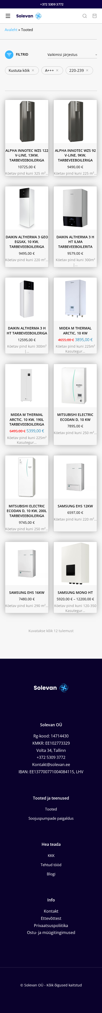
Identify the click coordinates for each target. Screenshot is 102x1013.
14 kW (62, 562)
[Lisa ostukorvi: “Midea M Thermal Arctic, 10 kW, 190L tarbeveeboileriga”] (43, 402)
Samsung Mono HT (75, 592)
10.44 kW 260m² (70, 217)
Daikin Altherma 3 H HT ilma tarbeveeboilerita (75, 242)
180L (13, 315)
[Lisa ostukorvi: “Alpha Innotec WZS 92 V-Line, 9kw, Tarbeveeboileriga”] (92, 138)
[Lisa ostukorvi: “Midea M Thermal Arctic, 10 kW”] (92, 316)
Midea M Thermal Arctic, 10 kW (75, 330)
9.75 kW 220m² (69, 224)
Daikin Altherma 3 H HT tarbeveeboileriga (27, 330)
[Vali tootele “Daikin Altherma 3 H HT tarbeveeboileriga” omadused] (43, 316)
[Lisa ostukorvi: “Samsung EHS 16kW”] (43, 580)
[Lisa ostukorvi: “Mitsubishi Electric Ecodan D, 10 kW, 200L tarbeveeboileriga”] (43, 494)
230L (24, 315)
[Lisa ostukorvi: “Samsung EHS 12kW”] (92, 494)
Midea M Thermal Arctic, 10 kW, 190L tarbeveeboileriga (26, 419)
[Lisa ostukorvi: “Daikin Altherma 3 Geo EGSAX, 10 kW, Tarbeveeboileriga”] (43, 225)
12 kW (74, 556)
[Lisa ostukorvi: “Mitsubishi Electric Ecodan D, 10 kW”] (92, 402)
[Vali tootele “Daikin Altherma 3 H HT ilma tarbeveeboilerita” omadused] (92, 225)
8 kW (61, 556)
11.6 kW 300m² (69, 211)
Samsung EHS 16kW (26, 592)
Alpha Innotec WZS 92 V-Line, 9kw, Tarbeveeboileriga (75, 155)
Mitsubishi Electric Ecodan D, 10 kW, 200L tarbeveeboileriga (27, 511)
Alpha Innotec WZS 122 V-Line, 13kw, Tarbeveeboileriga (26, 155)
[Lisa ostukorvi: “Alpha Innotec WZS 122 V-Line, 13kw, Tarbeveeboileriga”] (43, 138)
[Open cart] (94, 15)
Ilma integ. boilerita (71, 572)
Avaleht (11, 29)
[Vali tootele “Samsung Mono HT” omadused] (92, 580)
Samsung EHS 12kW (75, 506)
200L (61, 579)
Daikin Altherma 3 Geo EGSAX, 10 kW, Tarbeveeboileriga (27, 242)
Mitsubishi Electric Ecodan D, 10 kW (75, 417)
